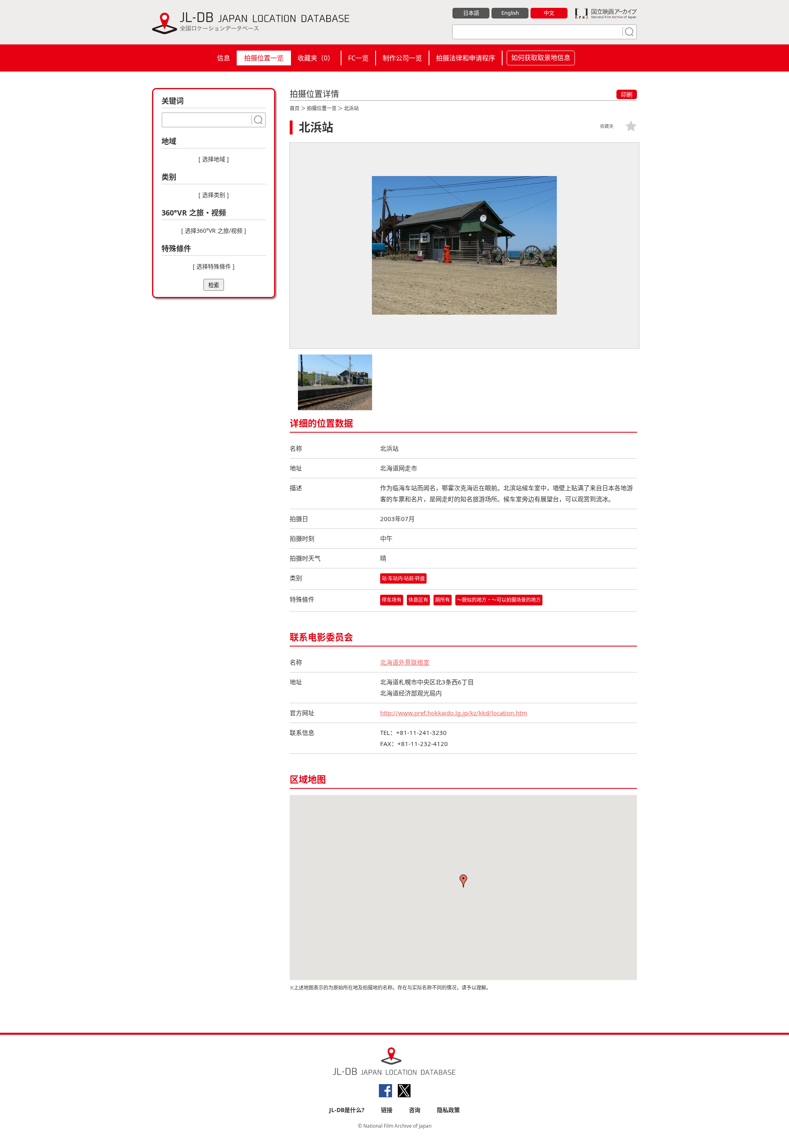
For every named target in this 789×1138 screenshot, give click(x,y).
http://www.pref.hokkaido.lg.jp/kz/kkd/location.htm (453, 713)
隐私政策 (448, 1110)
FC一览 (358, 58)
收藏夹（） (316, 58)
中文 (549, 12)
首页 (295, 108)
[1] (628, 31)
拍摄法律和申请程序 (465, 58)
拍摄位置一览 (264, 58)
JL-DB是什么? (347, 1110)
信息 (223, 58)
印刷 (626, 94)
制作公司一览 (402, 58)
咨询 (414, 1110)
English (510, 12)
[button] (463, 881)
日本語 (471, 12)
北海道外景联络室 (404, 662)
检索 (213, 285)
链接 (386, 1110)
